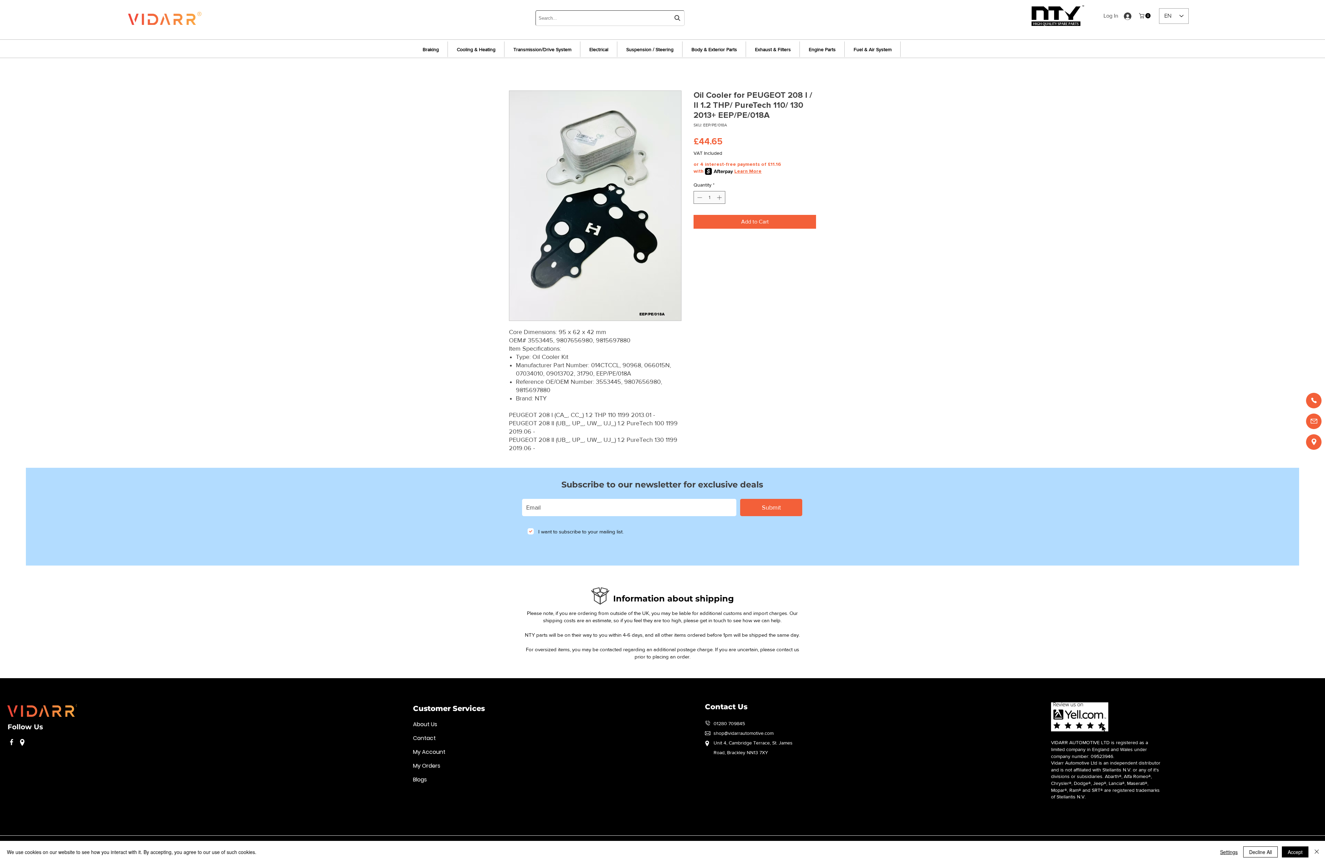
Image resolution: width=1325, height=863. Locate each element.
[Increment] (720, 197)
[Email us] (1314, 421)
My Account (429, 752)
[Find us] (1314, 442)
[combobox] (610, 18)
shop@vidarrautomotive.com (744, 733)
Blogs (420, 780)
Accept (1295, 851)
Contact (424, 738)
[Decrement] (699, 197)
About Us (425, 724)
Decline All (1260, 851)
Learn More (748, 171)
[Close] (1317, 851)
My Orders (426, 766)
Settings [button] (1229, 851)
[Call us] (1314, 400)
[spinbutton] (709, 197)
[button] (1145, 15)
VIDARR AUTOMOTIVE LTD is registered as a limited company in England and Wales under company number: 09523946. (1099, 749)
